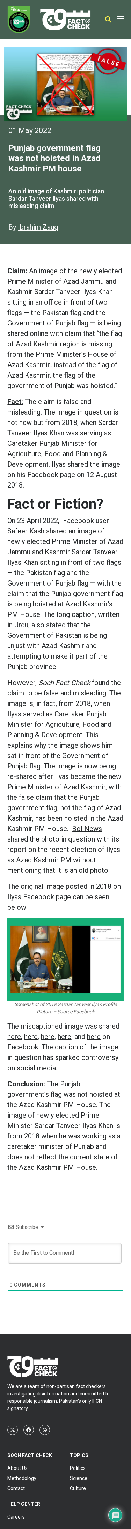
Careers (16, 1517)
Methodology (21, 1478)
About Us (17, 1468)
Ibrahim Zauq (38, 227)
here (14, 1036)
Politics (78, 1468)
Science (78, 1478)
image (86, 531)
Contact (16, 1488)
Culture (78, 1488)
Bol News (87, 828)
